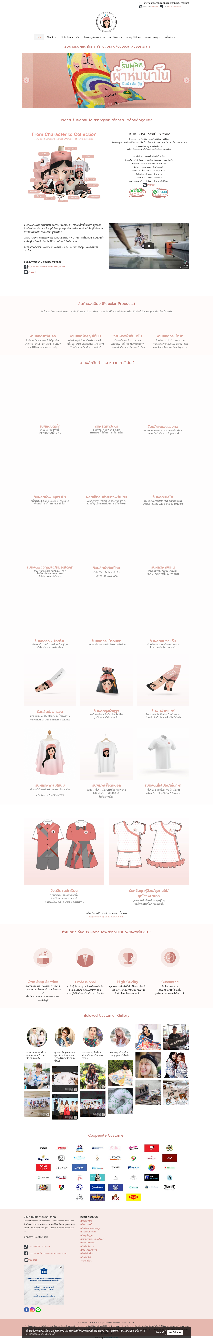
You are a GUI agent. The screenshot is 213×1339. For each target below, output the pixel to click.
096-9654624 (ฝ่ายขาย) (39, 1246)
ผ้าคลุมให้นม (130, 160)
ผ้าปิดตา (137, 167)
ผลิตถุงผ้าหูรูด (86, 1235)
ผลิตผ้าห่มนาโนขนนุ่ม (90, 1228)
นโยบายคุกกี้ (50, 1334)
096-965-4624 (174, 6)
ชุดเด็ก (163, 163)
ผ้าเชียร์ (141, 181)
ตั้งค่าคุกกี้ (160, 1332)
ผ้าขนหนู (148, 174)
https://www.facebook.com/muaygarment (46, 266)
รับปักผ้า (149, 181)
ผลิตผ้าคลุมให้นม (88, 1231)
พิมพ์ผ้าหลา (146, 163)
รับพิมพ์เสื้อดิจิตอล (161, 181)
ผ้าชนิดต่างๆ (115, 37)
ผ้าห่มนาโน (136, 163)
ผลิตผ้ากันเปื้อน (87, 1253)
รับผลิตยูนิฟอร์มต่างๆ (94, 37)
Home (39, 37)
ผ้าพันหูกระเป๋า (158, 167)
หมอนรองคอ (146, 167)
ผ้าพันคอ (139, 160)
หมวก (150, 177)
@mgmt (155, 6)
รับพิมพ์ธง (158, 174)
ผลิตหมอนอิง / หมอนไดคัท (92, 1239)
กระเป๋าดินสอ (141, 177)
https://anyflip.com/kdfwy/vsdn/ (106, 917)
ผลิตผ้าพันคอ (86, 1221)
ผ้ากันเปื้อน (140, 174)
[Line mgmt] (137, 192)
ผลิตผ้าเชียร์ (85, 1257)
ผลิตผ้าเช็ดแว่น (87, 1246)
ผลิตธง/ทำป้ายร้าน (88, 1250)
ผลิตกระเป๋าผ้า (86, 1224)
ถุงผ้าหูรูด (133, 181)
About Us (51, 37)
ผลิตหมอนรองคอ (87, 1242)
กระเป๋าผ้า (156, 163)
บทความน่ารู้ (152, 37)
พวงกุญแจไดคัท (159, 170)
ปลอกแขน (158, 177)
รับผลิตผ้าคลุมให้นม (50, 785)
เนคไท (148, 170)
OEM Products (69, 37)
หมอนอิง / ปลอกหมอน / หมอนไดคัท (159, 160)
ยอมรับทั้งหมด (175, 1332)
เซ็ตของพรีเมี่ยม (138, 170)
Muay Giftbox (133, 37)
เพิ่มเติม (169, 37)
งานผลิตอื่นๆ (86, 1260)
